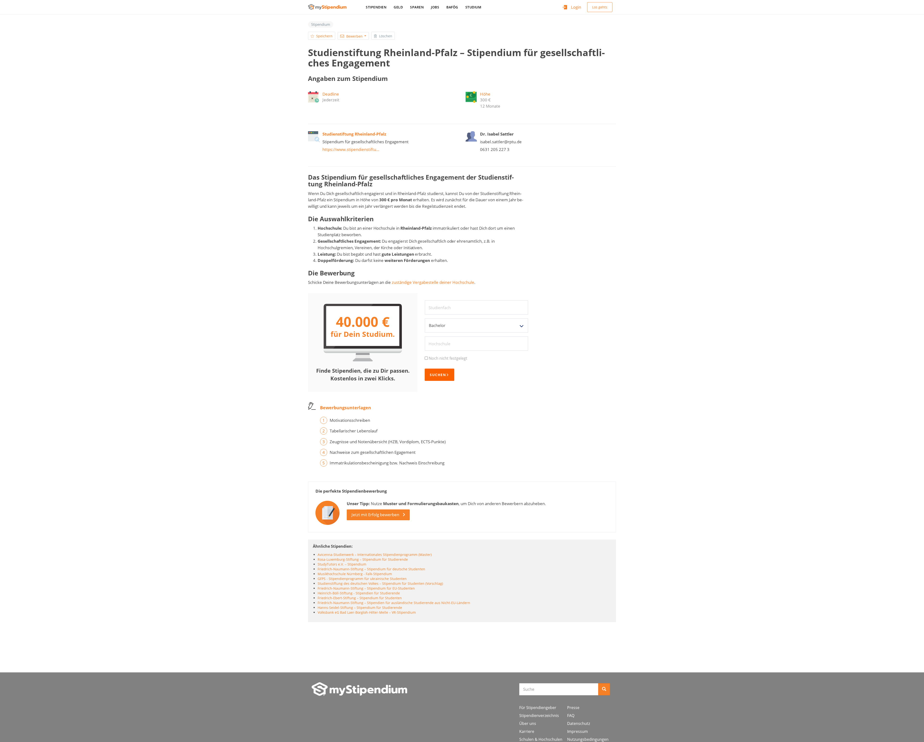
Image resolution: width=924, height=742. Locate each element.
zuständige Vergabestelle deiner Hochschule (433, 282)
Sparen (417, 7)
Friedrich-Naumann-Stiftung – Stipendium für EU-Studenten (366, 588)
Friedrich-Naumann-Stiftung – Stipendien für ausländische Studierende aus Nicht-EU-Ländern (394, 602)
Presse (573, 707)
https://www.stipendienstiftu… (350, 149)
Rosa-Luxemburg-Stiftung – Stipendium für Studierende (363, 559)
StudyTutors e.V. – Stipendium (342, 564)
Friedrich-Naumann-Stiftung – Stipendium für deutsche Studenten (371, 569)
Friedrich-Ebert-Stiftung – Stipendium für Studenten (360, 598)
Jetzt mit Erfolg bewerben (375, 514)
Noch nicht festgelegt (448, 358)
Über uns (527, 723)
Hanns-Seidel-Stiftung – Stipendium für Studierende (360, 607)
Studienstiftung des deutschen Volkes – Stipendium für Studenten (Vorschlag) (380, 583)
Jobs (435, 7)
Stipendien (376, 7)
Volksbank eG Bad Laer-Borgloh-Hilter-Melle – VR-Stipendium (367, 612)
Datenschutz (578, 723)
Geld (398, 7)
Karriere (526, 731)
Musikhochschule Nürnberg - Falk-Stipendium (355, 574)
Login (576, 7)
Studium (473, 7)
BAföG (452, 7)
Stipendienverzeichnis (539, 715)
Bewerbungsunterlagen (345, 407)
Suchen (438, 374)
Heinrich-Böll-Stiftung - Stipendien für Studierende (359, 593)
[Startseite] (329, 7)
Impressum (577, 731)
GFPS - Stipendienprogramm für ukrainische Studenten (362, 578)
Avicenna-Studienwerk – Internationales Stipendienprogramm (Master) (375, 554)
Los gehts (599, 7)
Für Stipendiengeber (537, 707)
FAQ (570, 715)
